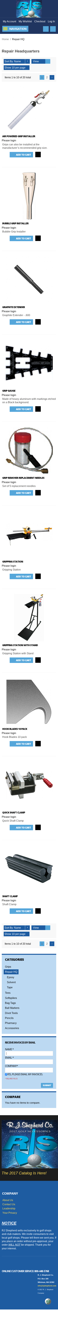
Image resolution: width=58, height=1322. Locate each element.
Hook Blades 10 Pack (14, 728)
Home (5, 39)
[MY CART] (53, 29)
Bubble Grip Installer (15, 223)
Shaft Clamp (10, 896)
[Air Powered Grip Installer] (29, 109)
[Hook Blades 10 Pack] (29, 701)
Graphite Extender (13, 307)
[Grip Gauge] (29, 363)
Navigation (17, 29)
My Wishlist (25, 21)
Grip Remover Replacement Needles (23, 477)
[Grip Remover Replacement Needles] (29, 450)
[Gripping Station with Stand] (29, 617)
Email (9, 1057)
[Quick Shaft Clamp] (29, 785)
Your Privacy (9, 1212)
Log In (51, 21)
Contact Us (8, 1204)
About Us (7, 1200)
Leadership (8, 1208)
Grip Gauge (8, 390)
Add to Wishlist (47, 154)
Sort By (9, 61)
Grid (42, 61)
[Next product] (52, 77)
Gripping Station (12, 561)
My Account (9, 21)
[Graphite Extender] (29, 279)
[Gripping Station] (29, 534)
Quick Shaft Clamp (13, 812)
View (36, 61)
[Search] (46, 29)
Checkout (39, 21)
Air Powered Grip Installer (18, 136)
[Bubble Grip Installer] (29, 196)
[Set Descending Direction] (27, 61)
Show (8, 67)
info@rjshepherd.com (47, 1286)
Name (9, 1049)
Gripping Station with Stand (20, 645)
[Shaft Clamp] (29, 869)
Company (11, 1066)
